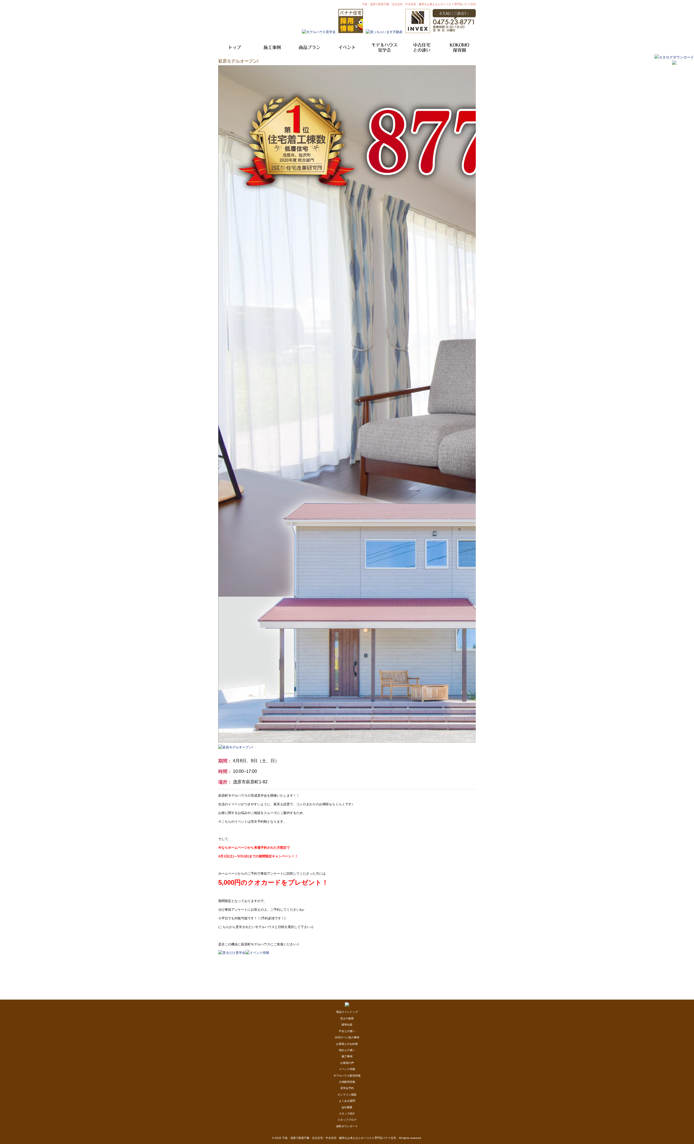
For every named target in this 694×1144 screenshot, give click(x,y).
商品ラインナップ (347, 1011)
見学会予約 (347, 1088)
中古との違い (347, 1031)
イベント (347, 47)
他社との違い (347, 1050)
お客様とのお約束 (347, 1043)
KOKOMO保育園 (459, 47)
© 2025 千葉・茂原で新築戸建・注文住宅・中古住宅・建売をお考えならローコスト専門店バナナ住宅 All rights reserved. (347, 1137)
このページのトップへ (462, 957)
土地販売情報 (347, 1081)
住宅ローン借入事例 (347, 1037)
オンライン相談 (347, 1094)
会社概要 (347, 1107)
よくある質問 (347, 1100)
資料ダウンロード (347, 1126)
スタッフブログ (347, 1119)
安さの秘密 (347, 1018)
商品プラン (309, 47)
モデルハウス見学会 (384, 47)
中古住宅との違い (421, 47)
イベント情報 (347, 1069)
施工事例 (272, 47)
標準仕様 (347, 1024)
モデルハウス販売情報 (347, 1075)
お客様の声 (347, 1062)
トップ (234, 47)
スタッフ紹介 (347, 1113)
